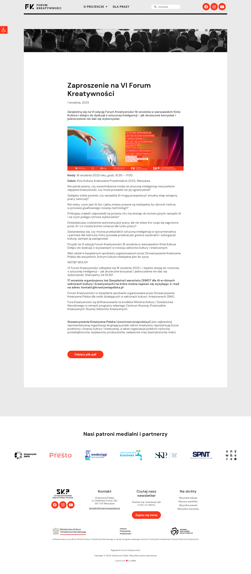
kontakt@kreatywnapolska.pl (104, 508)
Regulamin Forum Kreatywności (125, 550)
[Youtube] (222, 6)
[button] (4, 30)
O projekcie (94, 6)
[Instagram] (214, 6)
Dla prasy (121, 6)
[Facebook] (206, 6)
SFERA (133, 561)
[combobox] (165, 7)
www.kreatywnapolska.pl (133, 322)
